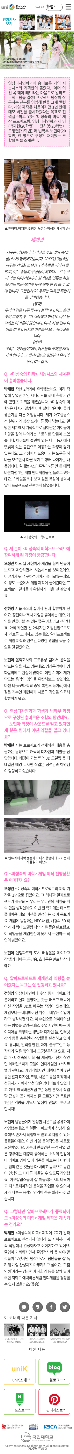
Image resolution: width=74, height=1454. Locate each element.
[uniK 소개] (20, 1371)
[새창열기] (54, 1371)
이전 (32, 1349)
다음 (41, 1349)
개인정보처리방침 (37, 1448)
